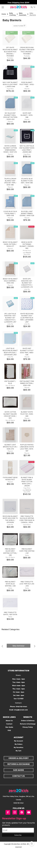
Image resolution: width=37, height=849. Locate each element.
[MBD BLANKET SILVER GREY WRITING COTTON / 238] (10, 539)
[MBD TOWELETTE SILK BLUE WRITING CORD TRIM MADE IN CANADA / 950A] (26, 506)
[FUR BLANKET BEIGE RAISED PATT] (10, 467)
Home (4, 14)
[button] (34, 7)
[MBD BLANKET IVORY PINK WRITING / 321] (26, 539)
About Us (9, 720)
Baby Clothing (12, 14)
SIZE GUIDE (18, 770)
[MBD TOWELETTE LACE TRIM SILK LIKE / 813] (26, 571)
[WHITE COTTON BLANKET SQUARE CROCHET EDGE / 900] (10, 402)
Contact (9, 724)
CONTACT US (18, 776)
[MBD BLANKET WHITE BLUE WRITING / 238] (10, 571)
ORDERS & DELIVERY (18, 758)
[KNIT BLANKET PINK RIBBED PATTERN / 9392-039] (26, 371)
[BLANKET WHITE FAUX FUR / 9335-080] (26, 402)
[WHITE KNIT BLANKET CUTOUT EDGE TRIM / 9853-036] (26, 338)
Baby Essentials (22, 14)
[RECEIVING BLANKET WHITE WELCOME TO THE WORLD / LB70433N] (10, 506)
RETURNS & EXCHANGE (18, 764)
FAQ (9, 730)
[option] (18, 646)
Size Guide (9, 727)
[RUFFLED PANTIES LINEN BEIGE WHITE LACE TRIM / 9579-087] (26, 434)
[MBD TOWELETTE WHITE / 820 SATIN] (10, 602)
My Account (18, 741)
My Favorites (18, 747)
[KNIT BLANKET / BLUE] (10, 371)
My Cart (18, 750)
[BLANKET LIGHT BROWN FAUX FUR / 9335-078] (10, 434)
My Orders (18, 744)
